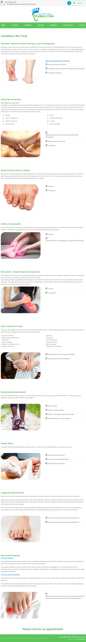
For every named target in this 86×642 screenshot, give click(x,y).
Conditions (28, 25)
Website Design (73, 639)
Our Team (15, 25)
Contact (82, 25)
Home (3, 25)
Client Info (53, 25)
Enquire (80, 3)
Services (41, 25)
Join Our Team (68, 25)
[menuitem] (2, 638)
